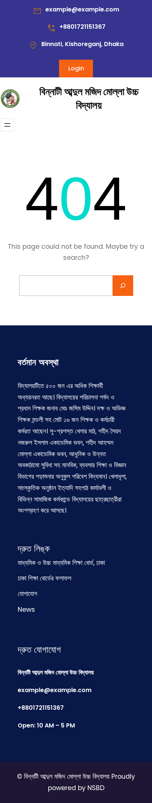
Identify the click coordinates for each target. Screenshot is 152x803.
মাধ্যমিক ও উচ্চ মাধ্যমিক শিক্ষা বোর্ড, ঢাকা (61, 562)
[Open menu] (7, 125)
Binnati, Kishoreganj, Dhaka (82, 44)
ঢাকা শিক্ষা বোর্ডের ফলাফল (44, 578)
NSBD (95, 787)
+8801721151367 (82, 26)
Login (76, 68)
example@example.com (82, 9)
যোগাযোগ (27, 593)
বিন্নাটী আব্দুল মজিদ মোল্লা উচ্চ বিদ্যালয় (89, 98)
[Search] (123, 285)
